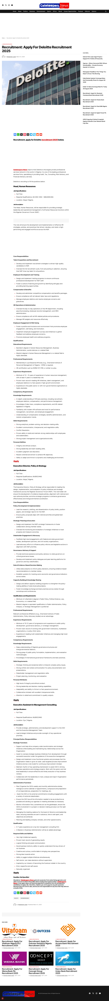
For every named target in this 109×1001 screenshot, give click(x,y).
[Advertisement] (48, 24)
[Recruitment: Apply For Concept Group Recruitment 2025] (41, 959)
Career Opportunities (7, 44)
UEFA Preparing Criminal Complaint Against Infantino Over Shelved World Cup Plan (94, 121)
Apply (16, 461)
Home (3, 38)
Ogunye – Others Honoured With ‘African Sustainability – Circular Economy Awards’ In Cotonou (95, 65)
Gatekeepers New (19, 170)
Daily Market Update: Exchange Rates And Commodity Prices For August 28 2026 (94, 80)
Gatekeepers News (25, 898)
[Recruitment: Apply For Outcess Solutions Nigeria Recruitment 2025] (41, 931)
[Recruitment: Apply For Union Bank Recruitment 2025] (67, 959)
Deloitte (16, 898)
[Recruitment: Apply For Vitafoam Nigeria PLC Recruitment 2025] (14, 931)
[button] (105, 11)
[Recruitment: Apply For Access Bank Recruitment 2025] (67, 931)
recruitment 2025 (50, 140)
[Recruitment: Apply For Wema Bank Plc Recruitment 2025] (14, 959)
